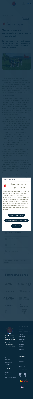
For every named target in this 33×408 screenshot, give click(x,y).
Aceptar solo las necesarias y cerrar (16, 221)
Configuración (16, 226)
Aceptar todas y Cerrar (16, 215)
